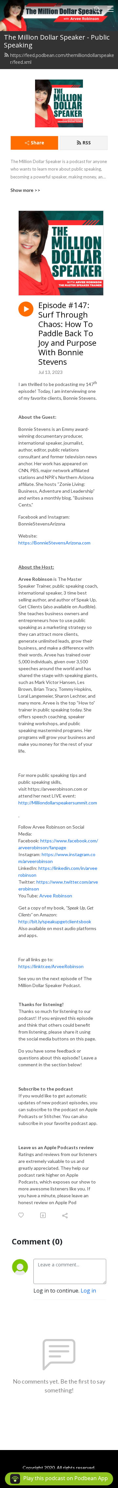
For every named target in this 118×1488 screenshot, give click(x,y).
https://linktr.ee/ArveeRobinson (51, 966)
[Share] (65, 1215)
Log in (88, 1290)
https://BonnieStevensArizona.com (54, 542)
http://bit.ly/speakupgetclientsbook (54, 921)
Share (37, 142)
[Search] (97, 9)
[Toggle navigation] (110, 9)
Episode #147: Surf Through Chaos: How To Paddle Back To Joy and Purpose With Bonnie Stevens (67, 334)
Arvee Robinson (55, 895)
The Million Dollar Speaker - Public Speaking (56, 41)
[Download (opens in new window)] (43, 1215)
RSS (87, 142)
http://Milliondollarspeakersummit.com (57, 802)
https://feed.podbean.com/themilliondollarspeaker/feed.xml (62, 58)
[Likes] (21, 1215)
